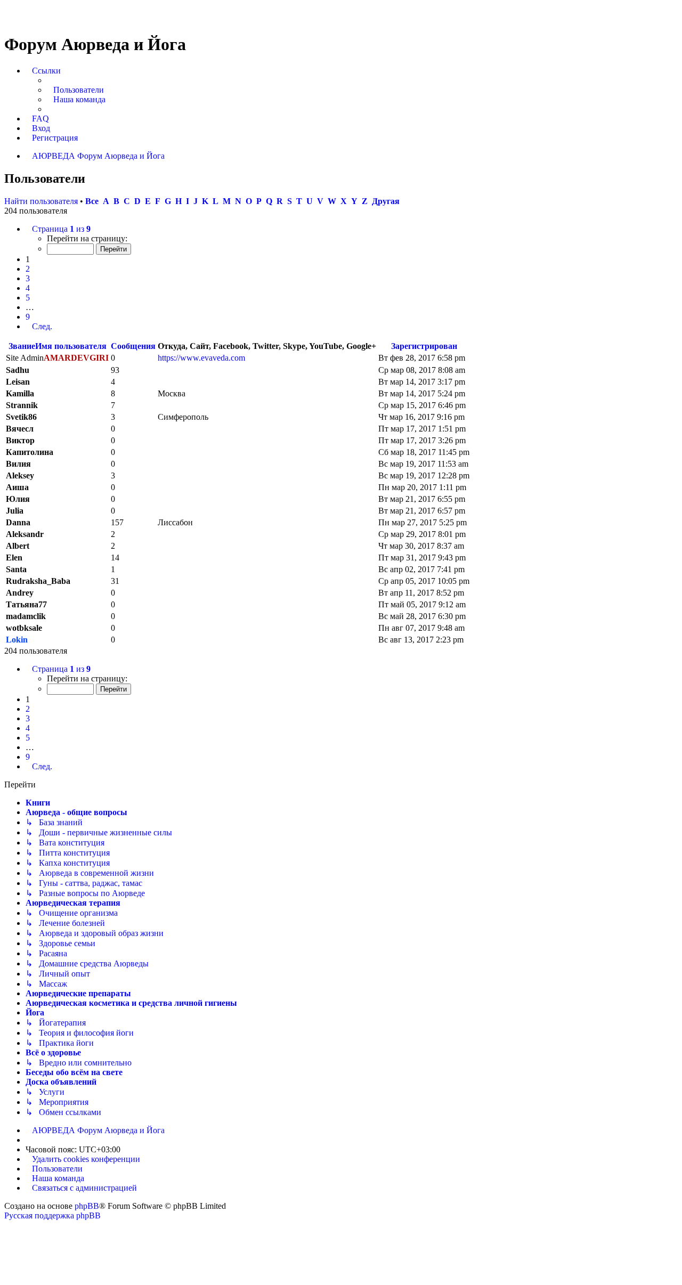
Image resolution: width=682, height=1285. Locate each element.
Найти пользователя (41, 201)
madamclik (26, 616)
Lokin (17, 639)
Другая (386, 201)
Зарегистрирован (424, 346)
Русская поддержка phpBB (52, 1215)
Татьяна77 (26, 604)
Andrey (20, 592)
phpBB (87, 1205)
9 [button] (28, 316)
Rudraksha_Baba (38, 580)
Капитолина (29, 452)
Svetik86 (21, 416)
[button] (58, 229)
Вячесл (20, 428)
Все (92, 201)
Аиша (17, 487)
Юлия (18, 498)
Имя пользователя (71, 346)
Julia (14, 510)
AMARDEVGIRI (76, 357)
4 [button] (28, 287)
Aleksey (20, 475)
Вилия (18, 463)
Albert (17, 545)
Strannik (22, 405)
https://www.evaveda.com (201, 357)
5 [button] (28, 297)
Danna (18, 522)
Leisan (18, 381)
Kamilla (20, 393)
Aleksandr (25, 534)
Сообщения (133, 346)
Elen (14, 557)
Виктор (20, 440)
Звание (22, 346)
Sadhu (17, 370)
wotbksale (24, 627)
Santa (16, 569)
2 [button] (28, 268)
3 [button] (28, 278)
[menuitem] (75, 90)
